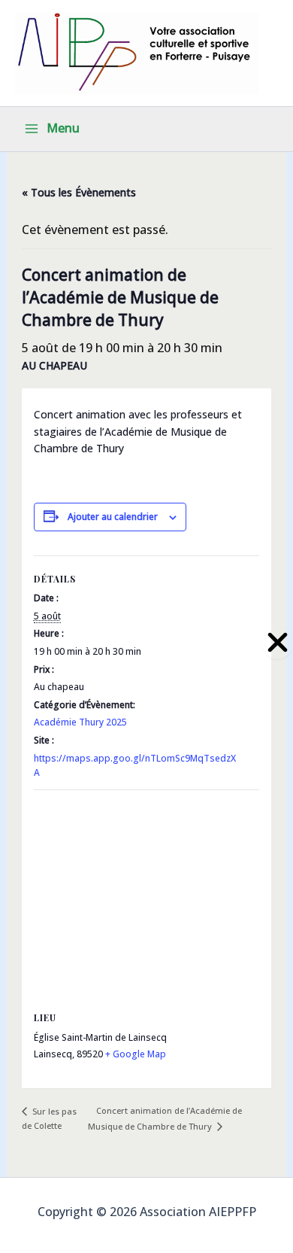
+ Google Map (135, 1054)
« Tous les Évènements (79, 192)
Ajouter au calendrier (113, 516)
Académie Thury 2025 (80, 722)
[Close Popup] (277, 643)
